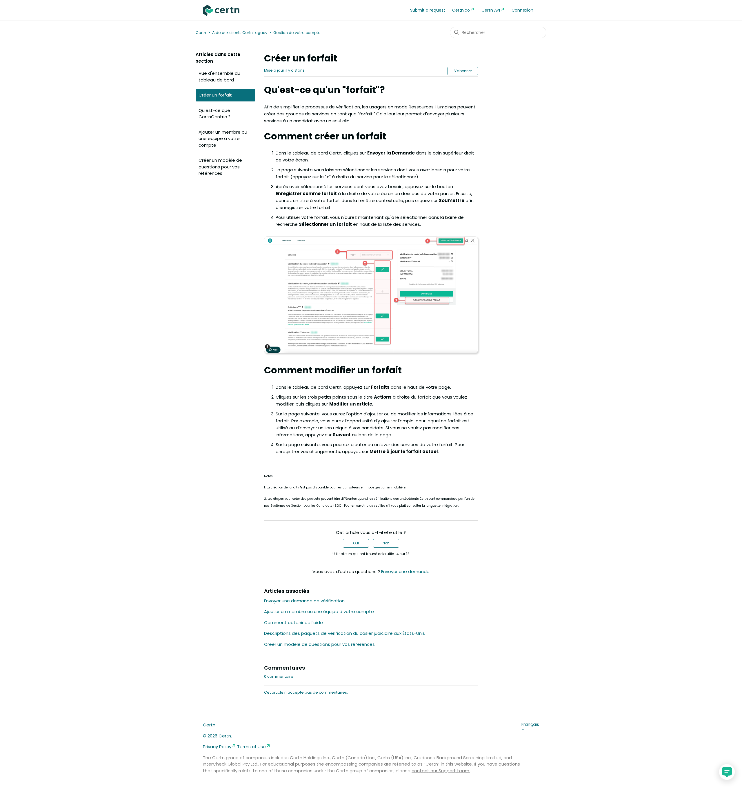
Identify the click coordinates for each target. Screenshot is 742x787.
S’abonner (463, 70)
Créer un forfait (215, 95)
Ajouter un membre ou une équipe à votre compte (223, 138)
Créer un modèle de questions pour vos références (220, 166)
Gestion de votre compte (297, 32)
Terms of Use (251, 747)
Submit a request (427, 10)
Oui (356, 543)
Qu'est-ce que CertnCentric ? (214, 113)
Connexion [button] (522, 10)
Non (386, 543)
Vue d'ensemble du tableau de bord (219, 76)
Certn (201, 32)
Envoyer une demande (405, 571)
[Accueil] (221, 10)
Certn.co (461, 10)
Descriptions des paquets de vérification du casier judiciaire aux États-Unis (344, 633)
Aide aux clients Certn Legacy (239, 32)
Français (530, 724)
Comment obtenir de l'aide (293, 622)
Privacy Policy (217, 747)
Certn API (490, 10)
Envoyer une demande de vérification (304, 601)
